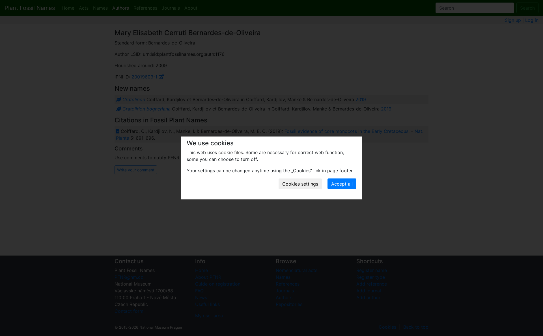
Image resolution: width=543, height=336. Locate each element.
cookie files (230, 152)
